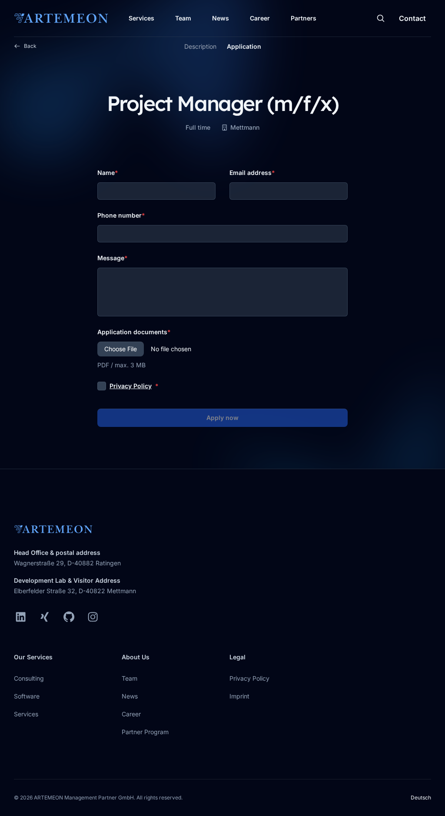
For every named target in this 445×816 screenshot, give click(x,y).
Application (244, 46)
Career (260, 18)
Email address (250, 172)
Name (106, 172)
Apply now (222, 417)
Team (183, 18)
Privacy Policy (131, 386)
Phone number (119, 215)
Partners (303, 18)
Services (141, 18)
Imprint (239, 696)
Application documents (132, 332)
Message (110, 258)
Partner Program (145, 731)
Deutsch (421, 797)
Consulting (29, 678)
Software (27, 696)
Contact (412, 18)
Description (200, 46)
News (220, 18)
